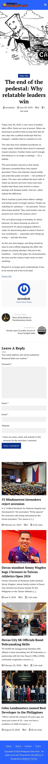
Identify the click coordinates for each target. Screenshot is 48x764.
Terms (38, 746)
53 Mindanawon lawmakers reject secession (21, 502)
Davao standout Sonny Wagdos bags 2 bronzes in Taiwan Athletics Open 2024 (24, 572)
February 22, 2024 (13, 525)
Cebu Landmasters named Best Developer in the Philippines (24, 710)
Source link (6, 276)
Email (5, 414)
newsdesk (10, 107)
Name (5, 403)
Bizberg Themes (30, 758)
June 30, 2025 (26, 107)
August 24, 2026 (12, 729)
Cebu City (24, 75)
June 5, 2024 (10, 597)
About (18, 746)
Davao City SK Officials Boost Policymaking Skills (22, 642)
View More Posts (24, 302)
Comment (7, 364)
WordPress (36, 755)
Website (5, 425)
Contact (28, 746)
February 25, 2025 (13, 665)
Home (8, 746)
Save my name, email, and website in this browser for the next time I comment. (22, 439)
